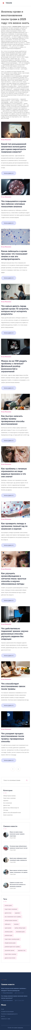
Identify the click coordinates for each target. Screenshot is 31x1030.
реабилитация (8, 935)
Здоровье (5, 800)
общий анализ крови (10, 943)
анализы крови (8, 931)
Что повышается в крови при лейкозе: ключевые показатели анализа (13, 204)
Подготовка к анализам (9, 798)
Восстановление (7, 803)
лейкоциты (7, 924)
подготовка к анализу (10, 954)
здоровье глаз (21, 950)
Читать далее (8, 173)
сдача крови (8, 928)
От (7, 993)
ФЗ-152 (3, 1016)
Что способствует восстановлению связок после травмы (13, 686)
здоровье (17, 913)
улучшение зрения (9, 950)
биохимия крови (20, 931)
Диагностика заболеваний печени (12, 812)
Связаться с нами (5, 1018)
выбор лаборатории (20, 928)
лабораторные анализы (11, 920)
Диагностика (6, 805)
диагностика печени (10, 958)
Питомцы (5, 810)
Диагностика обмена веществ (11, 807)
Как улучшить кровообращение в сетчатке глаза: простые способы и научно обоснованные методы (13, 578)
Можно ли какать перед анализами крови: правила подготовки (17, 834)
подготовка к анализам (11, 909)
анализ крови (8, 905)
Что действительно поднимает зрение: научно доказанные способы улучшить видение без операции (14, 634)
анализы (16, 924)
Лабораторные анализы (9, 795)
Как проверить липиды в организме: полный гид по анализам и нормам (14, 526)
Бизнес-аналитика (8, 815)
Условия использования (7, 1011)
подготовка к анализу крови (12, 939)
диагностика (8, 913)
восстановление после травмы (13, 916)
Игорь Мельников (6, 139)
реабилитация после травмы (12, 946)
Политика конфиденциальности (9, 1014)
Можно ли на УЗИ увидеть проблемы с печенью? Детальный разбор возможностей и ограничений (14, 366)
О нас (2, 1009)
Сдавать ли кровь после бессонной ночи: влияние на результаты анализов (17, 884)
